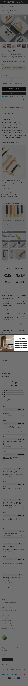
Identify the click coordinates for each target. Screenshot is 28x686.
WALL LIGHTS (21, 345)
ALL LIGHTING (21, 347)
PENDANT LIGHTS (21, 341)
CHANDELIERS (21, 343)
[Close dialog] (27, 335)
